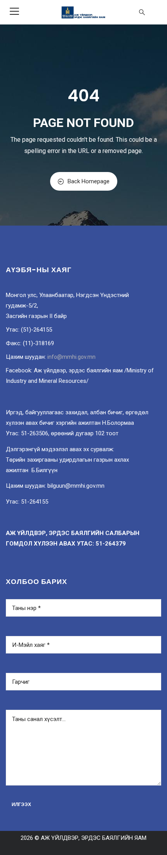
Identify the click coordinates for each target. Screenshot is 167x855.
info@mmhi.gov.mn (71, 357)
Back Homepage (89, 181)
